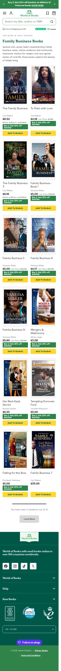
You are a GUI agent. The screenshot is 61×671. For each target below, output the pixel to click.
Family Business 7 (41, 473)
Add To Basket (15, 133)
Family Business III (14, 329)
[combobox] (29, 21)
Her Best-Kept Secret (11, 403)
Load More (29, 519)
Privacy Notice (41, 651)
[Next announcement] (54, 4)
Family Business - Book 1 (41, 185)
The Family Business (15, 108)
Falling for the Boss (14, 473)
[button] (5, 13)
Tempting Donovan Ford (42, 403)
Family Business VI (42, 258)
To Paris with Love (42, 108)
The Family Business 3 (15, 185)
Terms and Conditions (30, 655)
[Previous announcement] (3, 4)
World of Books (25, 651)
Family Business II (13, 258)
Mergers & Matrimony (37, 331)
